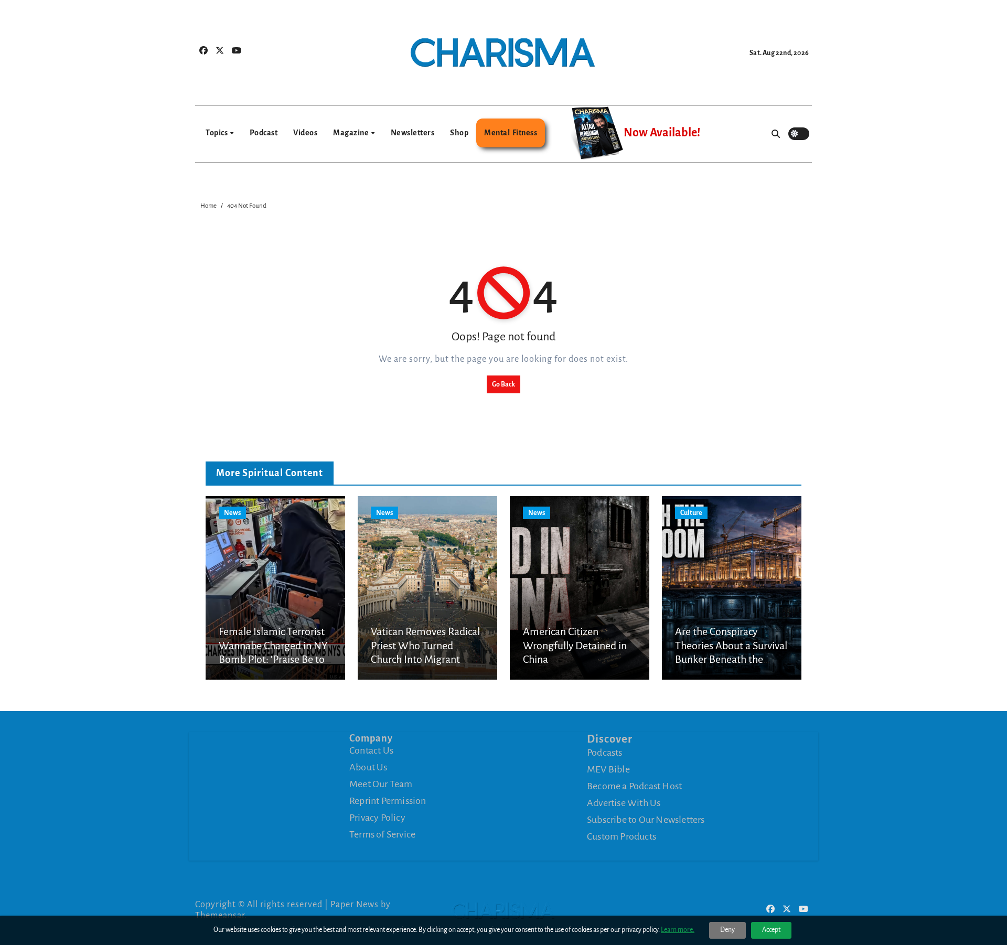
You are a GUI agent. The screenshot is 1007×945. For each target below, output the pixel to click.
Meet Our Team (381, 784)
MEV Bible (608, 769)
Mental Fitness (510, 132)
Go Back (503, 384)
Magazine (351, 132)
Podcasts (605, 752)
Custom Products (621, 836)
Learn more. (677, 929)
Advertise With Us (623, 802)
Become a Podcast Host (634, 785)
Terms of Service (382, 834)
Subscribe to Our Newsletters (646, 819)
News (232, 513)
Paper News (354, 904)
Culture (691, 513)
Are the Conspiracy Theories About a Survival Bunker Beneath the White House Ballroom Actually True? (731, 659)
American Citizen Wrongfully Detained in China (575, 645)
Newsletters (413, 132)
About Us (368, 767)
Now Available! (662, 132)
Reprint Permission (387, 801)
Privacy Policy (377, 817)
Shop (459, 132)
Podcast (264, 132)
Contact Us (371, 750)
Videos (305, 132)
